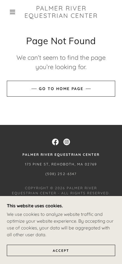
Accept (61, 250)
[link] (61, 12)
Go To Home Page (61, 88)
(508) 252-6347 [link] (60, 174)
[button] (12, 12)
